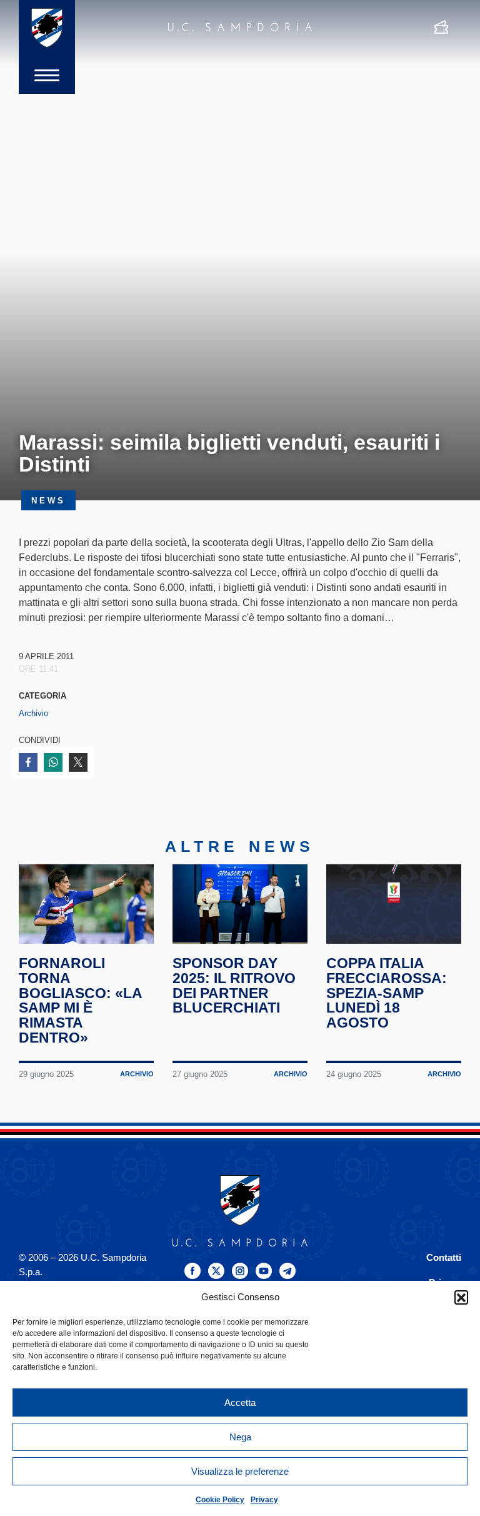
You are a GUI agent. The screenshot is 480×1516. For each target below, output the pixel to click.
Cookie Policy (220, 1499)
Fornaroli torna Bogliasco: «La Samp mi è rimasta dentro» (80, 1000)
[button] (461, 1297)
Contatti (443, 1257)
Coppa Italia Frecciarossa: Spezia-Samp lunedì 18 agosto (386, 993)
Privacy (264, 1499)
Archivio (33, 713)
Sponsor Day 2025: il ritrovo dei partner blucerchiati (234, 985)
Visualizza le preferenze (240, 1471)
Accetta (240, 1402)
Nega (240, 1437)
